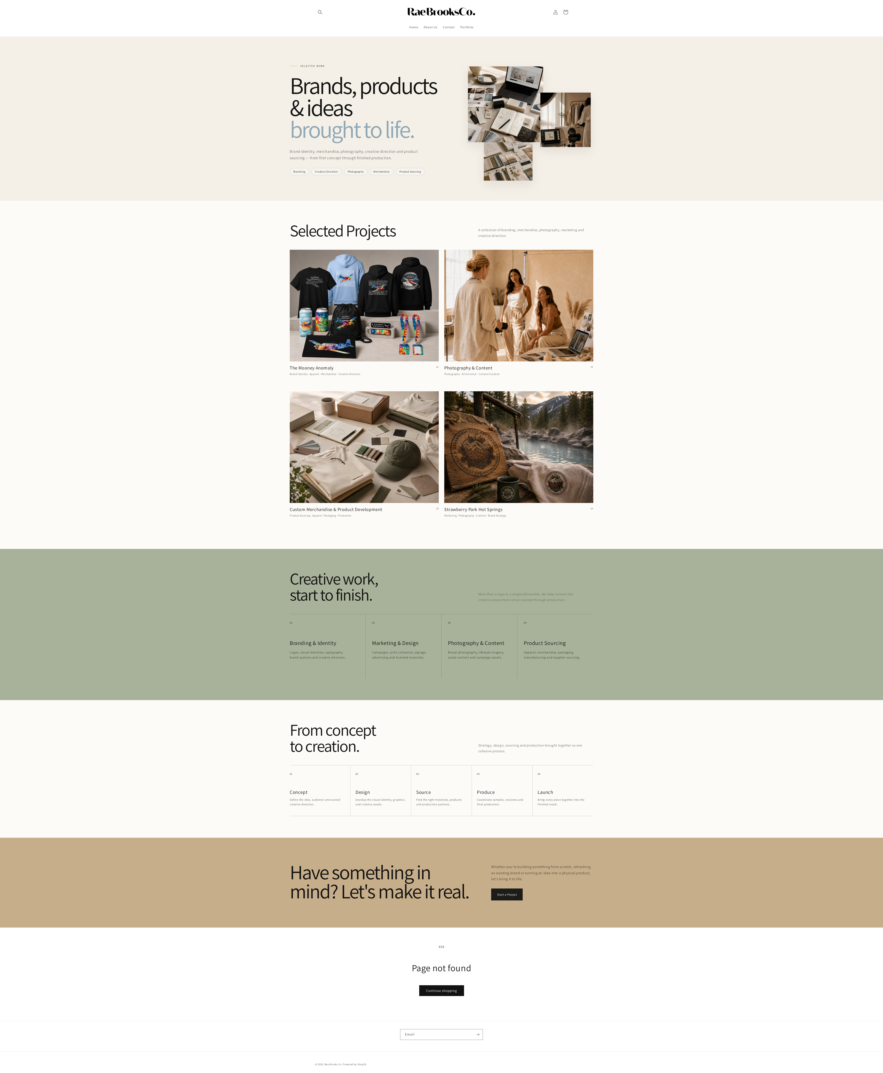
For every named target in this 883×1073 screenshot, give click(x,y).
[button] (320, 12)
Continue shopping (441, 990)
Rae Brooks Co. (333, 1064)
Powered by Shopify (355, 1064)
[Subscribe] (478, 1034)
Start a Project (507, 895)
